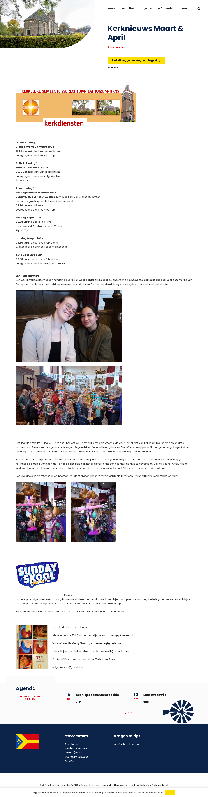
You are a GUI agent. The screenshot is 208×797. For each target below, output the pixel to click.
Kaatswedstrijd (155, 695)
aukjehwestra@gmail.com (67, 667)
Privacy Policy (88, 785)
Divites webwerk (160, 785)
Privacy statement (125, 785)
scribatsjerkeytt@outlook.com (110, 651)
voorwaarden (106, 785)
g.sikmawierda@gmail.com (105, 643)
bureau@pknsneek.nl (120, 635)
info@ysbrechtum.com (127, 744)
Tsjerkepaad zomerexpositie (97, 695)
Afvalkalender (73, 744)
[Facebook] (199, 8)
